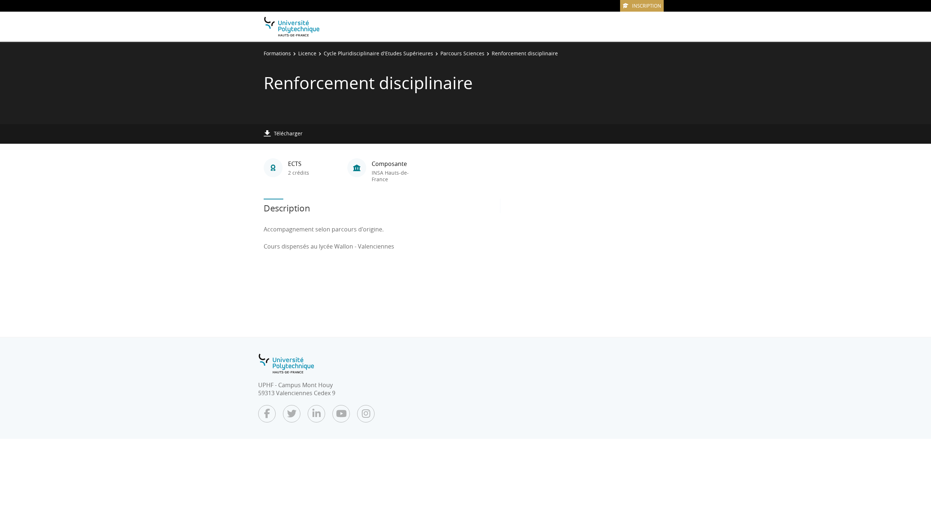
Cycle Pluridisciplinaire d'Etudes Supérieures (378, 53)
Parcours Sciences (462, 53)
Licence (307, 53)
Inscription (646, 6)
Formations (277, 53)
